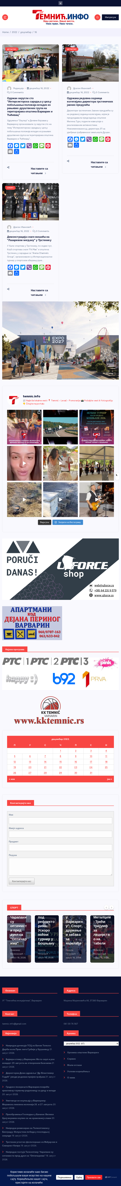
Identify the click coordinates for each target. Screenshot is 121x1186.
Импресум (110, 17)
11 (106, 756)
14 (45, 761)
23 (75, 767)
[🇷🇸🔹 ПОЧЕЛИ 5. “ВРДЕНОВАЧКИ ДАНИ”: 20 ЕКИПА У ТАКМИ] (60, 463)
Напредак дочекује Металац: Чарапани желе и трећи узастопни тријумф (102, 928)
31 (91, 772)
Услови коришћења (78, 1071)
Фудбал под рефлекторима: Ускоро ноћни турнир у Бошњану (18, 928)
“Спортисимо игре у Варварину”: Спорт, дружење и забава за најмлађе (46, 925)
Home (5, 32)
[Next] (111, 907)
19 (15, 767)
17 (91, 761)
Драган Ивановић (82, 88)
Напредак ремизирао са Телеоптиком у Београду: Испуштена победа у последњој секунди (26, 1132)
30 (75, 772)
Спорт (10, 188)
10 (91, 756)
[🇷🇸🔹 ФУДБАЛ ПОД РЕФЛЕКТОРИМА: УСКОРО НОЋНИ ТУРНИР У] (96, 427)
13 (30, 761)
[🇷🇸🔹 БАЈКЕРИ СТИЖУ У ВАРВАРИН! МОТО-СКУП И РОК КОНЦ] (60, 427)
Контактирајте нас (21, 881)
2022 (14, 32)
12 (15, 761)
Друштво (11, 49)
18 (106, 761)
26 (14, 772)
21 (45, 767)
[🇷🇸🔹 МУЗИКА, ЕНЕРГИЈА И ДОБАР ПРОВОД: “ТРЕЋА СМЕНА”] (96, 499)
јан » (109, 779)
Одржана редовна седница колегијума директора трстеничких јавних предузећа (90, 101)
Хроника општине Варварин (83, 1052)
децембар (25, 32)
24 (90, 767)
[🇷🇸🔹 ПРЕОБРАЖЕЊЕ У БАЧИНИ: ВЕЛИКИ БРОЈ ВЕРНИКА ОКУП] (24, 427)
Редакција (18, 88)
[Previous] (106, 907)
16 (36, 32)
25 (106, 767)
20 (30, 767)
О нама (71, 1077)
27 (30, 772)
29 (60, 772)
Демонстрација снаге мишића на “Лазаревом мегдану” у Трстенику (29, 238)
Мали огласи (74, 1065)
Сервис (71, 1059)
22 (60, 767)
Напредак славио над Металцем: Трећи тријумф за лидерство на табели (74, 924)
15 (60, 761)
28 (45, 772)
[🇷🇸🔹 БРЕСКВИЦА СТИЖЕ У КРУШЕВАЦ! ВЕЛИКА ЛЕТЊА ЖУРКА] (24, 463)
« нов (12, 779)
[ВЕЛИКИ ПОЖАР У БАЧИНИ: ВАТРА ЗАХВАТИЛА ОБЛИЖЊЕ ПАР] (60, 499)
